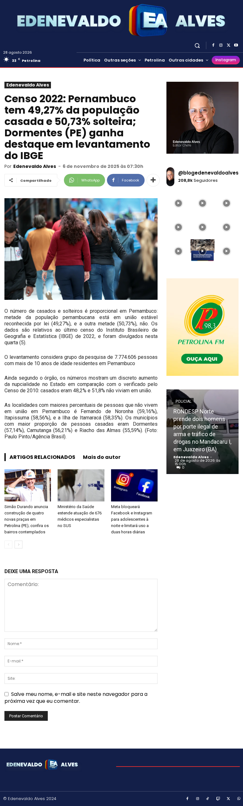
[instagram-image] (178, 203)
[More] (153, 180)
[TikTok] (207, 799)
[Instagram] (221, 45)
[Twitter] (228, 45)
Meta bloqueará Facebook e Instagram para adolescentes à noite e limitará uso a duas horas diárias (131, 519)
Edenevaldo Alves (27, 85)
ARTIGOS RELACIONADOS (42, 457)
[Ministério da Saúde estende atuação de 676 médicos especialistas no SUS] (81, 485)
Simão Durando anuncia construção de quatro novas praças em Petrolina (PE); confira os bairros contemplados (26, 519)
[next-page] (18, 544)
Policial (183, 401)
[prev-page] (8, 544)
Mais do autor (102, 457)
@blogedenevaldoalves (208, 172)
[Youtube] (236, 45)
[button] (197, 45)
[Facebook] (213, 45)
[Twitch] (218, 799)
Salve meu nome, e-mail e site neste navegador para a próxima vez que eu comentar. (75, 697)
